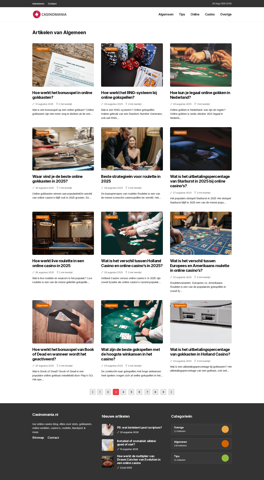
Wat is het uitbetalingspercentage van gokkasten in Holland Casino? (200, 351)
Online (195, 14)
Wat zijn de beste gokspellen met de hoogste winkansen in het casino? (130, 354)
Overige (226, 14)
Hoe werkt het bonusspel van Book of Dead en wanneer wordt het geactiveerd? (63, 354)
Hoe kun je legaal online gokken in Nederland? (200, 95)
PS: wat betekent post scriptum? (139, 427)
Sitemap (38, 437)
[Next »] (171, 392)
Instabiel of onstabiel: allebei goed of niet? (136, 442)
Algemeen (165, 14)
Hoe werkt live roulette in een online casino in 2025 (58, 263)
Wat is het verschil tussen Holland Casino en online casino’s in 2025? (132, 263)
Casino (210, 14)
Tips (182, 14)
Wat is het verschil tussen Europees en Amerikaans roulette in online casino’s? (199, 265)
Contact (52, 3)
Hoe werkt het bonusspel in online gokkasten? (62, 95)
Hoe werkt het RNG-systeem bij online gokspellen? (129, 95)
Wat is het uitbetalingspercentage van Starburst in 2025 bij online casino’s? (200, 181)
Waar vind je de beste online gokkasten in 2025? (57, 178)
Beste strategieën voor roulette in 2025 (130, 178)
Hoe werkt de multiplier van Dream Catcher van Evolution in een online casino (139, 459)
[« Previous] (92, 392)
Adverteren (38, 3)
